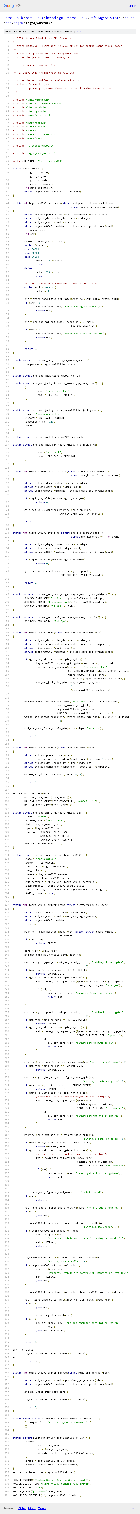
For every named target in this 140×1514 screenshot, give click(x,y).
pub (20, 18)
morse (72, 18)
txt (124, 1508)
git (61, 18)
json (133, 1508)
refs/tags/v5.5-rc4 (104, 18)
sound (130, 18)
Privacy (32, 1508)
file (78, 31)
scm (29, 18)
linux (39, 18)
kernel (8, 18)
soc (8, 23)
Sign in (132, 5)
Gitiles (22, 1508)
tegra (18, 23)
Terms (42, 1508)
